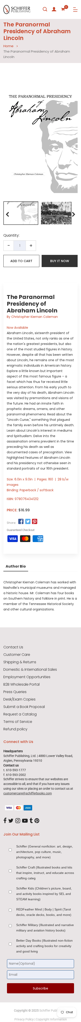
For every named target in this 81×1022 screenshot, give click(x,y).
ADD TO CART (21, 261)
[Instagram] (17, 821)
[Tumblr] (31, 821)
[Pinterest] (36, 821)
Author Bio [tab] (16, 566)
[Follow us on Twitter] (28, 522)
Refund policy (15, 729)
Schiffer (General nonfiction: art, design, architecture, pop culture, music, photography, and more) (44, 852)
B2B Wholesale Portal (21, 684)
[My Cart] (63, 9)
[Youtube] (25, 821)
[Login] (54, 9)
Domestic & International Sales (30, 669)
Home (8, 46)
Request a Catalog (20, 714)
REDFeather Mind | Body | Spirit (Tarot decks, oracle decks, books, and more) (43, 912)
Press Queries (15, 692)
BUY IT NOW (59, 261)
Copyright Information (51, 1019)
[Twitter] (11, 821)
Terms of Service (17, 722)
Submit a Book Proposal (24, 707)
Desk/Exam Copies (19, 699)
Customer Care (16, 655)
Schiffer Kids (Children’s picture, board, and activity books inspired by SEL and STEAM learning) (44, 894)
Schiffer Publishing (52, 1010)
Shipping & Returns (19, 662)
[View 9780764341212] (20, 213)
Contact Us (13, 647)
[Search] (45, 9)
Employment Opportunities (26, 677)
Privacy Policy (24, 1019)
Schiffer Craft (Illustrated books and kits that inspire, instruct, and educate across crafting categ (45, 873)
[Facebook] (5, 821)
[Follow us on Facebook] (21, 522)
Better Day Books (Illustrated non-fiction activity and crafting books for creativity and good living (44, 946)
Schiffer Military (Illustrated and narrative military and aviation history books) (45, 927)
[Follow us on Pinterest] (35, 522)
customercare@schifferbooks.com (27, 793)
